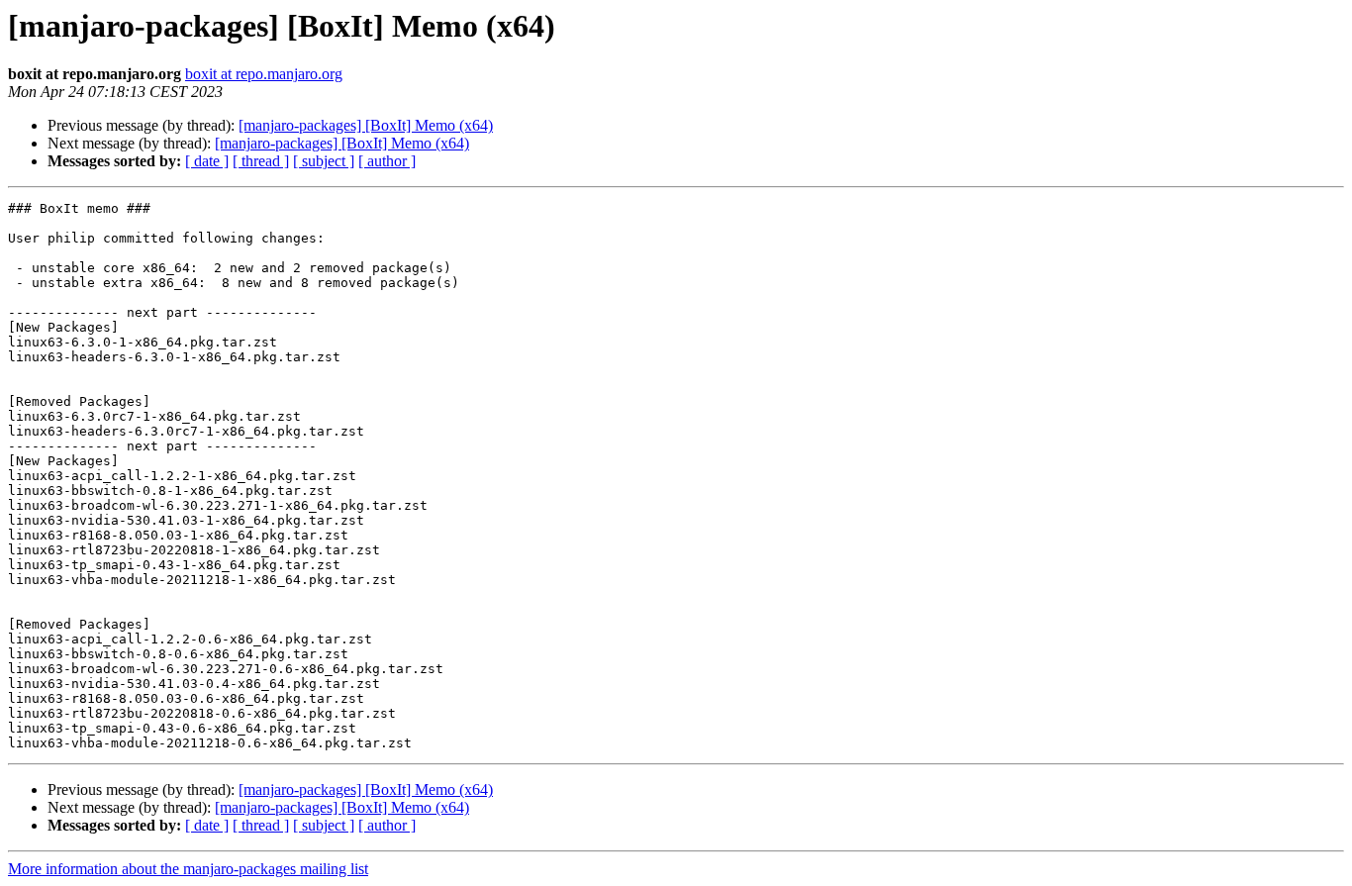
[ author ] (387, 160)
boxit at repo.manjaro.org (263, 73)
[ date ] (207, 160)
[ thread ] (261, 160)
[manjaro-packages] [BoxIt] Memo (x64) (366, 125)
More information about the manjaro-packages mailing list (188, 868)
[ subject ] (323, 160)
